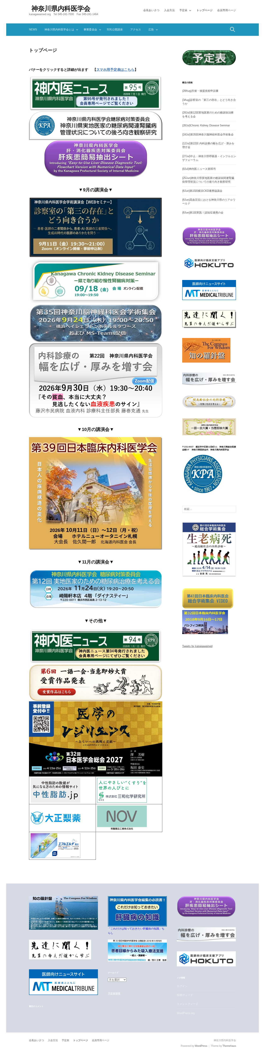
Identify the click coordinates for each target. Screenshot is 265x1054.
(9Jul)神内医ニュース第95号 (199, 168)
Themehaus (229, 1045)
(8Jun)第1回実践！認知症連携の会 (202, 212)
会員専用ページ (226, 10)
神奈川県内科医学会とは (59, 29)
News (33, 29)
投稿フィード (185, 995)
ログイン (182, 986)
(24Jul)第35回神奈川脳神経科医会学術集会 (208, 134)
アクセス (135, 29)
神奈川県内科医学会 (60, 8)
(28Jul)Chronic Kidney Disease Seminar (206, 125)
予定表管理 (114, 993)
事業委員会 (90, 29)
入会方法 (169, 10)
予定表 (183, 10)
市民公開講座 (115, 29)
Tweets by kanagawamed (197, 646)
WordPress (201, 1045)
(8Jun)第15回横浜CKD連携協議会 (202, 190)
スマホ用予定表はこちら (115, 70)
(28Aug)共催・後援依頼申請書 (200, 90)
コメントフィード (187, 1004)
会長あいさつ (151, 10)
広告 (151, 29)
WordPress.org (186, 1013)
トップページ (204, 10)
